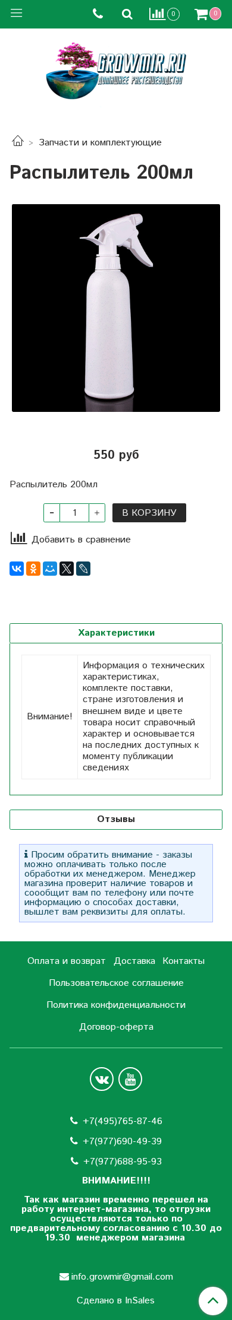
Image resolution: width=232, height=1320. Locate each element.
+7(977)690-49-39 (122, 1141)
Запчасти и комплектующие (100, 143)
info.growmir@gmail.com (122, 1277)
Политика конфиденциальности (116, 1005)
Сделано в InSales (116, 1301)
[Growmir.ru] (116, 71)
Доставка (134, 961)
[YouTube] (130, 1079)
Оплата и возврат (66, 961)
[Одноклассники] (33, 568)
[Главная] (18, 143)
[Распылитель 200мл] (116, 308)
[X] (66, 568)
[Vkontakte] (102, 1079)
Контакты (183, 961)
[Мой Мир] (50, 568)
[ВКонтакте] (17, 568)
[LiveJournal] (83, 568)
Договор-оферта (116, 1027)
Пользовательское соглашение (116, 983)
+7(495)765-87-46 (122, 1121)
